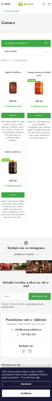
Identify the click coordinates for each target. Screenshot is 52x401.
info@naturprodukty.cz (28, 329)
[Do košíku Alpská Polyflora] (13, 115)
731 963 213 (28, 334)
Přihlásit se (39, 296)
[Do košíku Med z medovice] (13, 195)
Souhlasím (26, 393)
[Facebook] (23, 351)
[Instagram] (30, 351)
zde (37, 377)
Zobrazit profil (24, 254)
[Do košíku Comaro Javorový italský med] (39, 115)
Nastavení (26, 383)
